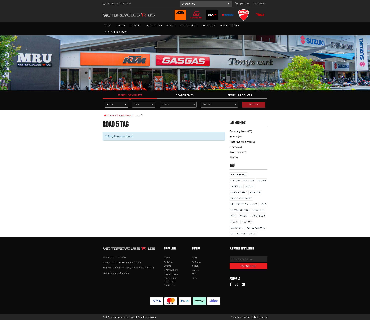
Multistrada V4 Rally (244, 204)
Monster (255, 192)
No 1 (233, 216)
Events (233, 136)
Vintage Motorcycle (243, 233)
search (254, 104)
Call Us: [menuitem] (118, 3)
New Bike (258, 210)
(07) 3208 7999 (122, 3)
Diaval (235, 222)
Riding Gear (153, 25)
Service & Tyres (229, 25)
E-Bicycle (236, 186)
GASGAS (196, 261)
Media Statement (241, 198)
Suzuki (249, 186)
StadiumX (247, 222)
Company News (239, 131)
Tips (232, 157)
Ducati (195, 270)
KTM (194, 257)
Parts (170, 25)
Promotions (236, 152)
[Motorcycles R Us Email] (243, 284)
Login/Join (259, 3)
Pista (263, 204)
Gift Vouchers (171, 270)
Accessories (188, 25)
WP (194, 274)
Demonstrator (240, 210)
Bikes (120, 25)
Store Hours (239, 174)
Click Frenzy (239, 192)
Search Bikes (185, 95)
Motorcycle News (240, 141)
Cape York (237, 228)
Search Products (240, 95)
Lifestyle (208, 25)
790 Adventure (256, 228)
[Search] (229, 4)
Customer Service (116, 32)
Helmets (135, 25)
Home (108, 25)
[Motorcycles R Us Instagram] (236, 284)
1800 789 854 (118, 262)
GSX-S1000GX (258, 216)
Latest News (124, 115)
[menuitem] (206, 4)
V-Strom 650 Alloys (242, 180)
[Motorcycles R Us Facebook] (231, 284)
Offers (233, 147)
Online (261, 180)
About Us (168, 261)
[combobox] (116, 105)
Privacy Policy (171, 274)
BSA (194, 278)
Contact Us (169, 285)
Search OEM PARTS (130, 95)
